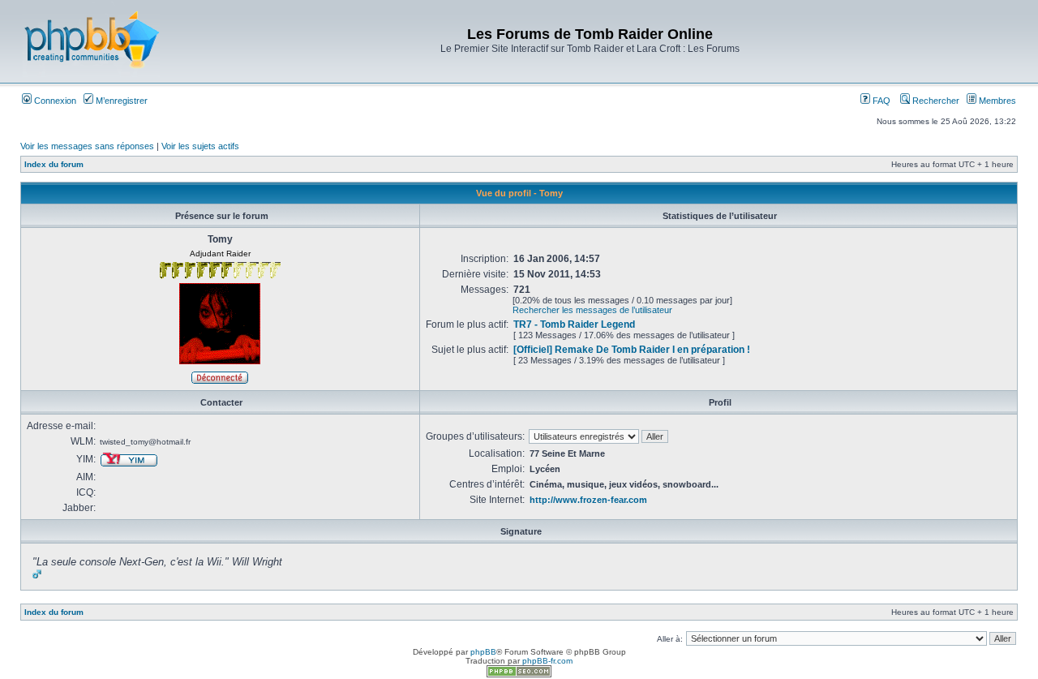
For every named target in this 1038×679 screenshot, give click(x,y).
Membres (996, 100)
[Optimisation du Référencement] (519, 674)
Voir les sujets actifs (200, 146)
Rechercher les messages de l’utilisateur (592, 310)
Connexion (54, 100)
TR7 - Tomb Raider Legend (574, 324)
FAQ (880, 100)
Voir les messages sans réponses (87, 146)
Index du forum (54, 164)
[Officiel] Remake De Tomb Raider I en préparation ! (631, 349)
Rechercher (934, 100)
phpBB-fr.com (547, 660)
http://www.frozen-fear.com (588, 500)
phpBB (483, 651)
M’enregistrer (120, 100)
